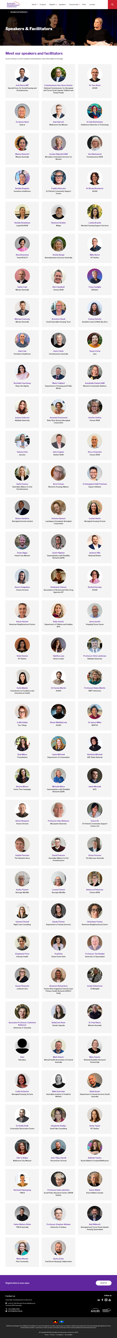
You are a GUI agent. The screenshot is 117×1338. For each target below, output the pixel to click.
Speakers (62, 4)
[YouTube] (110, 1300)
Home (46, 1334)
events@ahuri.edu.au (15, 1311)
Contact (92, 4)
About (34, 4)
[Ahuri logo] (95, 1306)
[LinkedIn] (99, 1300)
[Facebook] (102, 1300)
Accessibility (68, 1334)
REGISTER (103, 1283)
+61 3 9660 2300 (14, 1309)
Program (43, 4)
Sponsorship (74, 4)
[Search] (112, 4)
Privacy (52, 1334)
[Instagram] (106, 1300)
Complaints (59, 1334)
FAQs (84, 4)
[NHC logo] (107, 1307)
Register (52, 4)
